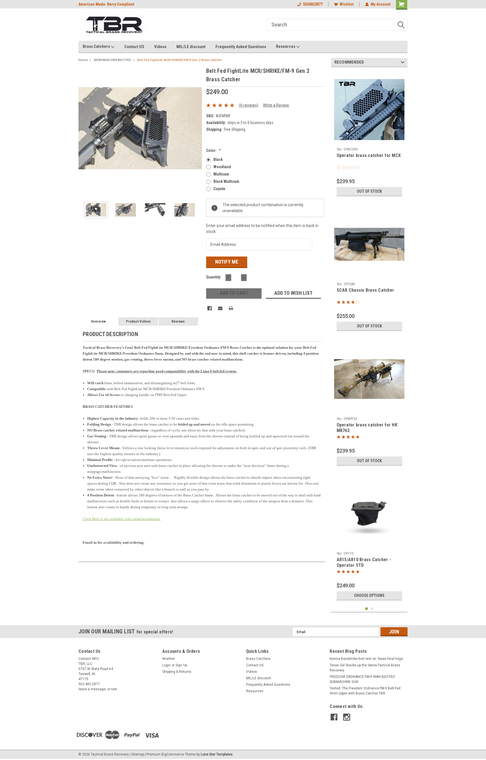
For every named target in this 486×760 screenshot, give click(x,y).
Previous (84, 128)
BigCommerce (172, 754)
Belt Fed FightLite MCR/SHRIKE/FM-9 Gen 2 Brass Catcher (179, 60)
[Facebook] (209, 308)
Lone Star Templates (217, 754)
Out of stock (369, 191)
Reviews (178, 321)
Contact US (134, 46)
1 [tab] (366, 608)
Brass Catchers (97, 46)
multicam (221, 174)
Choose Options (369, 595)
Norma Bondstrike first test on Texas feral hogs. (367, 659)
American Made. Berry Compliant (106, 4)
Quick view (369, 140)
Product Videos (138, 321)
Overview (98, 321)
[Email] (220, 308)
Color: (213, 150)
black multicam (226, 181)
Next (196, 128)
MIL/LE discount (191, 46)
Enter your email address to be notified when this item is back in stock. (262, 228)
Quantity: (213, 277)
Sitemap (137, 754)
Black (218, 159)
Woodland (222, 167)
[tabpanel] (369, 135)
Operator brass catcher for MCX (369, 155)
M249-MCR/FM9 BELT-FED (112, 60)
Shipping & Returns (176, 672)
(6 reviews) (248, 105)
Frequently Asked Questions (240, 46)
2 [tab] (372, 608)
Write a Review (276, 105)
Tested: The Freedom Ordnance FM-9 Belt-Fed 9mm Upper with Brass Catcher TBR (365, 690)
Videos (160, 46)
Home (83, 60)
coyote (219, 188)
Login (166, 665)
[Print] (231, 308)
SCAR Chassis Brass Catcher (365, 290)
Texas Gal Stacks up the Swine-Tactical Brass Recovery (365, 667)
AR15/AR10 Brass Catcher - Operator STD (364, 562)
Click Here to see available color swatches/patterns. (122, 519)
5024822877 (313, 4)
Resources (286, 46)
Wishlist (347, 4)
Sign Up (181, 665)
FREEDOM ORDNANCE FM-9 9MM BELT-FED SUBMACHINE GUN (362, 679)
